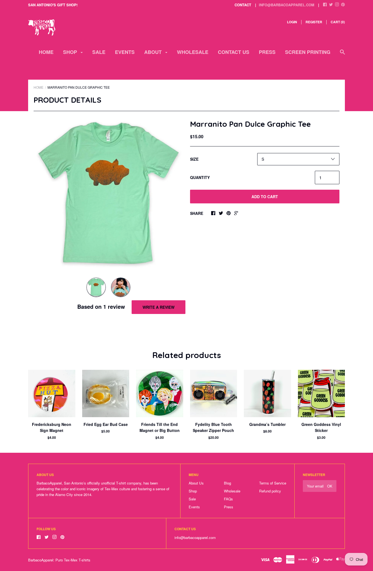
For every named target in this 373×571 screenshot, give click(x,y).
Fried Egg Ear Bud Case (106, 424)
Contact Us (233, 52)
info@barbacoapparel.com (286, 4)
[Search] (342, 54)
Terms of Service (272, 483)
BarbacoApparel (40, 560)
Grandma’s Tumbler (267, 424)
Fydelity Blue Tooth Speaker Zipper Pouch (213, 427)
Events (125, 52)
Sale (98, 52)
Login (292, 21)
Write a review (158, 307)
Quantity (200, 177)
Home (46, 52)
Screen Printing (307, 52)
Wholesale (192, 52)
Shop (70, 52)
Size (194, 159)
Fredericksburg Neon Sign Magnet (51, 427)
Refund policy (270, 491)
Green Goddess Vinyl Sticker (321, 427)
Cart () (338, 21)
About (153, 52)
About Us (196, 483)
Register (314, 21)
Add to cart (264, 196)
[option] (108, 193)
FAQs (228, 498)
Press (267, 52)
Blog (227, 483)
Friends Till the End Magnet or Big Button (160, 427)
